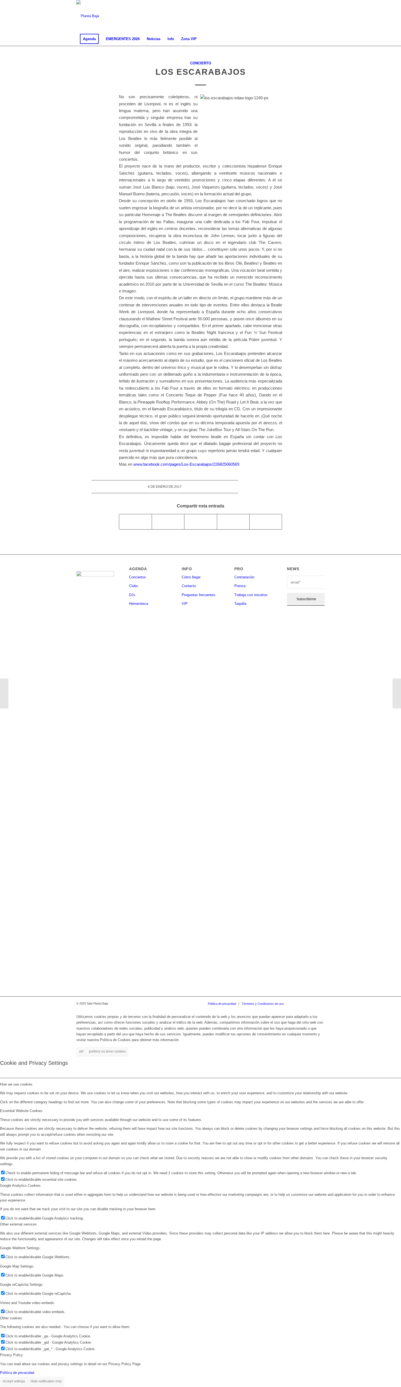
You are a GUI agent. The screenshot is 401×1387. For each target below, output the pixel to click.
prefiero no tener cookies (107, 1051)
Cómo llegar (191, 577)
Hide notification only (46, 1381)
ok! (81, 1051)
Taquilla (240, 604)
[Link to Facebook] (296, 16)
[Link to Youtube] (320, 16)
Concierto (200, 63)
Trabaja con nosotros (251, 595)
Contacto (189, 586)
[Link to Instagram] (304, 16)
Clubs (133, 586)
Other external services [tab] (18, 1224)
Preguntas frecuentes (199, 595)
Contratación (244, 577)
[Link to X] (312, 16)
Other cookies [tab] (11, 1318)
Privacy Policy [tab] (11, 1355)
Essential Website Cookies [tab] (21, 1111)
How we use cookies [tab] (16, 1084)
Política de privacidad (17, 1373)
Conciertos (137, 577)
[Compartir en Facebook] (135, 521)
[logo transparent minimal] (87, 16)
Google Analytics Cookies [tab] (20, 1185)
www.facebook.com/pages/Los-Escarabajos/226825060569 (186, 464)
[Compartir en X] (168, 521)
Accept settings (14, 1381)
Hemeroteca (138, 604)
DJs (132, 595)
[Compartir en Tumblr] (233, 521)
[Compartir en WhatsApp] (200, 521)
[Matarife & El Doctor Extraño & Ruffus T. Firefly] (397, 693)
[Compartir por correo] (266, 521)
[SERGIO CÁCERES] (4, 693)
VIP (185, 604)
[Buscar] (321, 39)
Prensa (240, 586)
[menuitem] (89, 39)
